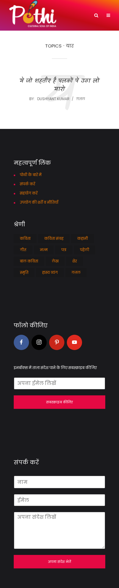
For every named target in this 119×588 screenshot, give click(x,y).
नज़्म (44, 249)
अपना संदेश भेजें (59, 561)
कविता (25, 238)
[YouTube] (74, 342)
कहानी (82, 238)
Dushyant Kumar (53, 98)
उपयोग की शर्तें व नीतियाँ (39, 202)
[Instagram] (39, 342)
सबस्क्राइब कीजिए (59, 402)
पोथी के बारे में (30, 174)
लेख (55, 261)
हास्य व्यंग (50, 272)
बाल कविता (29, 261)
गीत (23, 249)
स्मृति (24, 272)
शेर (74, 261)
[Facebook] (21, 342)
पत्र (63, 249)
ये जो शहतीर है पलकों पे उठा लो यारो (59, 85)
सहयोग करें (29, 193)
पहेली (84, 249)
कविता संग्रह (53, 238)
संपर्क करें (27, 184)
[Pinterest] (56, 342)
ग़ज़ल (80, 98)
